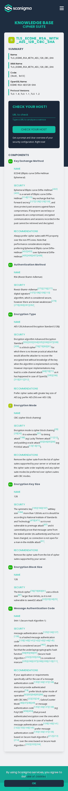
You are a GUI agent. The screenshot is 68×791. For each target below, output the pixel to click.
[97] (35, 652)
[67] (45, 524)
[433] (16, 193)
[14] (34, 445)
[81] (49, 346)
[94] (24, 652)
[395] (49, 375)
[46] (22, 702)
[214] (16, 740)
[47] (25, 702)
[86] (41, 694)
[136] (50, 632)
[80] (45, 346)
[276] (45, 288)
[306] (45, 342)
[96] (31, 652)
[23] (48, 599)
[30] (20, 433)
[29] (16, 433)
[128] (37, 201)
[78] (37, 346)
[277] (50, 288)
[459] (30, 711)
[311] (21, 379)
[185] (34, 508)
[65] (49, 441)
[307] (50, 342)
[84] (33, 694)
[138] (16, 636)
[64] (46, 441)
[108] (37, 292)
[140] (26, 640)
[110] (47, 292)
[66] (53, 441)
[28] (56, 429)
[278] (53, 300)
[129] (42, 201)
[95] (28, 652)
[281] (26, 305)
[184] (20, 512)
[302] (25, 342)
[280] (21, 305)
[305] (40, 342)
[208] (40, 661)
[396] (55, 375)
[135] (45, 632)
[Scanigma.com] (18, 8)
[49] (33, 702)
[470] (32, 520)
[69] (44, 371)
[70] (48, 371)
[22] (44, 599)
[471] (37, 520)
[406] (29, 255)
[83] (30, 694)
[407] (34, 255)
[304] (35, 342)
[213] (55, 736)
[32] (30, 698)
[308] (55, 342)
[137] (55, 632)
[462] (43, 644)
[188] (22, 437)
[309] (16, 346)
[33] (34, 698)
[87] (20, 595)
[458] (25, 711)
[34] (37, 698)
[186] (39, 508)
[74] (26, 690)
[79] (41, 346)
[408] (39, 255)
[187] (44, 508)
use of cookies (36, 776)
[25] (56, 599)
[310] (16, 379)
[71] (52, 371)
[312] (26, 379)
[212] (50, 736)
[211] (55, 661)
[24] (52, 599)
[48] (29, 702)
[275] (40, 288)
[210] (50, 661)
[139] (21, 640)
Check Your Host (34, 129)
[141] (31, 640)
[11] (52, 437)
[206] (29, 661)
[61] (42, 541)
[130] (47, 201)
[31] (39, 433)
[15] (38, 445)
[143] (41, 640)
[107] (32, 292)
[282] (31, 305)
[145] (51, 640)
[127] (32, 201)
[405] (24, 255)
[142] (36, 640)
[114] (24, 197)
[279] (16, 305)
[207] (34, 661)
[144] (46, 640)
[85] (37, 694)
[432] (55, 189)
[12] (56, 437)
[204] (38, 657)
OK (34, 783)
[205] (24, 661)
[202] (28, 657)
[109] (42, 292)
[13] (31, 445)
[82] (26, 694)
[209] (45, 661)
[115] (29, 197)
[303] (30, 342)
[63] (42, 441)
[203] (33, 657)
